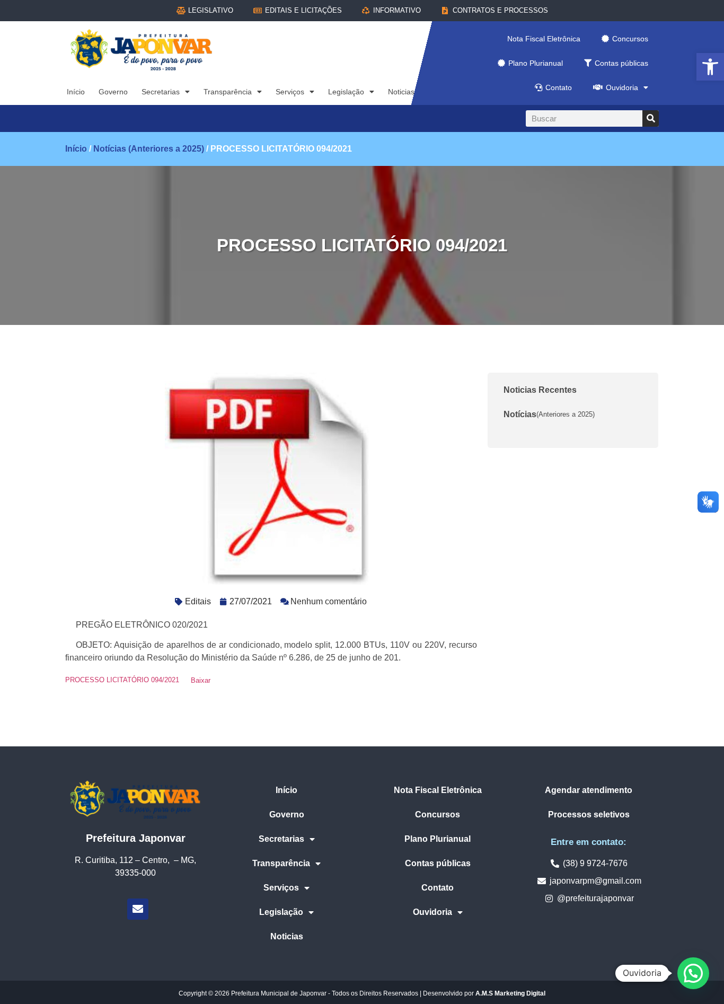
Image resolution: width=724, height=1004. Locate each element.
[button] (693, 973)
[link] (710, 67)
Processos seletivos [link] (589, 814)
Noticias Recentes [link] (540, 389)
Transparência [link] (228, 91)
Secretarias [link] (161, 91)
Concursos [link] (630, 38)
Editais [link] (198, 601)
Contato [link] (558, 87)
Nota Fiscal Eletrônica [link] (543, 38)
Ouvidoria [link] (622, 87)
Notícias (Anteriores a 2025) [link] (148, 148)
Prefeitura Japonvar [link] (136, 838)
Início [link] (76, 91)
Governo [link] (113, 91)
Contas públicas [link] (621, 63)
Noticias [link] (401, 91)
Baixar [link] (200, 680)
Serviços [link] (290, 91)
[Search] (650, 118)
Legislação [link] (346, 91)
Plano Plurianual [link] (535, 63)
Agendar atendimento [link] (588, 790)
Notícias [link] (549, 414)
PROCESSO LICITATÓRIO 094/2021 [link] (122, 680)
